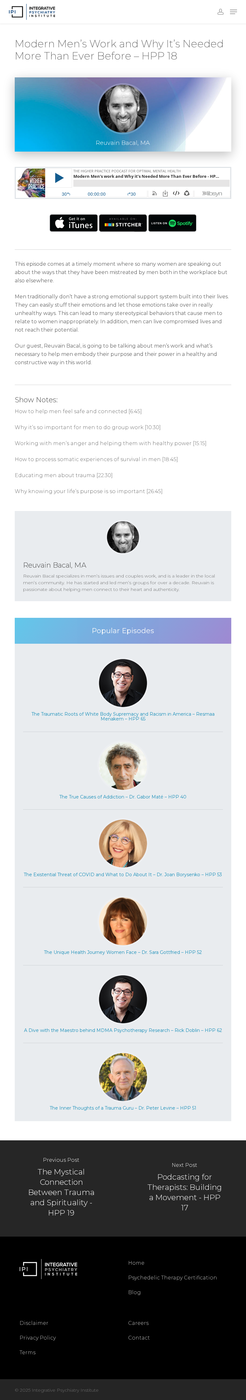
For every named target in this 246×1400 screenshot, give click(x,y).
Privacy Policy (38, 1338)
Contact (139, 1338)
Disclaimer (34, 1323)
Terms (28, 1352)
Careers (138, 1323)
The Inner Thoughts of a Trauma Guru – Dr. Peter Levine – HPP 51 (123, 1108)
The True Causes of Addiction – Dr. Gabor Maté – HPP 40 (122, 797)
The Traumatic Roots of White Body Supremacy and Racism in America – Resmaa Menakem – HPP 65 (123, 716)
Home (136, 1263)
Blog (134, 1292)
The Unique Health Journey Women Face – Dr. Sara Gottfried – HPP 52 (123, 952)
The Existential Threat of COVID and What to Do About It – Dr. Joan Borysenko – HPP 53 (123, 874)
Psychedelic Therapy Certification (172, 1278)
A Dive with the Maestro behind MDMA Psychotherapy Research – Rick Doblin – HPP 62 (123, 1030)
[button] (233, 12)
